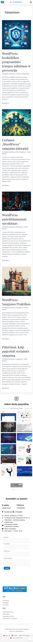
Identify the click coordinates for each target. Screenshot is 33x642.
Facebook (7, 512)
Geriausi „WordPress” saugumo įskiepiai (15, 144)
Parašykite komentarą (8, 74)
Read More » (6, 103)
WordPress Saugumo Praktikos (16, 302)
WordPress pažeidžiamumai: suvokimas (14, 219)
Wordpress (22, 152)
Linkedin (18, 512)
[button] (31, 2)
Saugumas (19, 359)
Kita (17, 152)
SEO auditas (6, 614)
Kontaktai (5, 605)
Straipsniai (6, 600)
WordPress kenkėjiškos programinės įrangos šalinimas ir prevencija (16, 61)
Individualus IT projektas (10, 618)
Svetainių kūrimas (8, 612)
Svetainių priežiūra (8, 616)
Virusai (18, 74)
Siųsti (7, 568)
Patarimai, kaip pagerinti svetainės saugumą (15, 351)
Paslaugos (6, 603)
